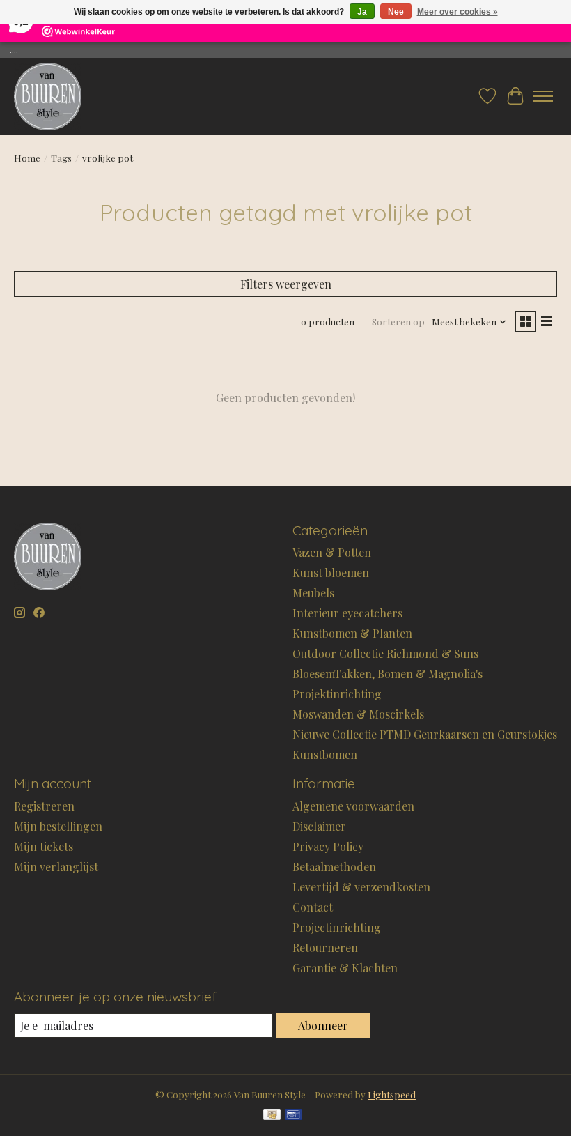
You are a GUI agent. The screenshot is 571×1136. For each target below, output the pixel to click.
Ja (362, 12)
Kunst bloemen (330, 572)
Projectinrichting (336, 927)
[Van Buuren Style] (47, 96)
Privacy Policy (327, 846)
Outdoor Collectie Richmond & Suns (385, 653)
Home (27, 158)
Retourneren (325, 947)
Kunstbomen (324, 754)
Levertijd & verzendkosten (361, 887)
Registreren (44, 806)
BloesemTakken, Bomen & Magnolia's (387, 673)
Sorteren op (398, 322)
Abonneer (323, 1025)
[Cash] (272, 1115)
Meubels (313, 592)
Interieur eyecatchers (347, 613)
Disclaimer (319, 826)
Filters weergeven (285, 284)
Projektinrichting (337, 693)
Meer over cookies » (457, 12)
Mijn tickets (43, 846)
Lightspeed (392, 1094)
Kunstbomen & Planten (352, 633)
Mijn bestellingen (58, 826)
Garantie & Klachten (345, 967)
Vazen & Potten (331, 552)
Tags (61, 158)
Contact (312, 907)
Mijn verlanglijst (56, 866)
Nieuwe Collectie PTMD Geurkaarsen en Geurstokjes (424, 734)
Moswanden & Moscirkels (358, 714)
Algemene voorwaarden (353, 806)
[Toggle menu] (543, 96)
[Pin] (293, 1115)
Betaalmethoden (334, 866)
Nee (396, 12)
